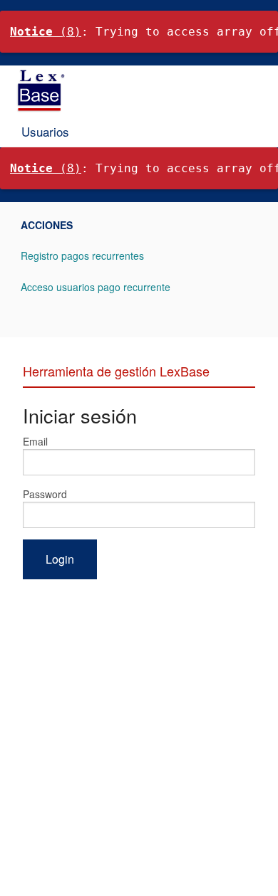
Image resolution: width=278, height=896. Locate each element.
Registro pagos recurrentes (82, 255)
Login (60, 559)
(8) (45, 31)
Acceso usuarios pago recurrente (95, 287)
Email (35, 441)
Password (45, 494)
